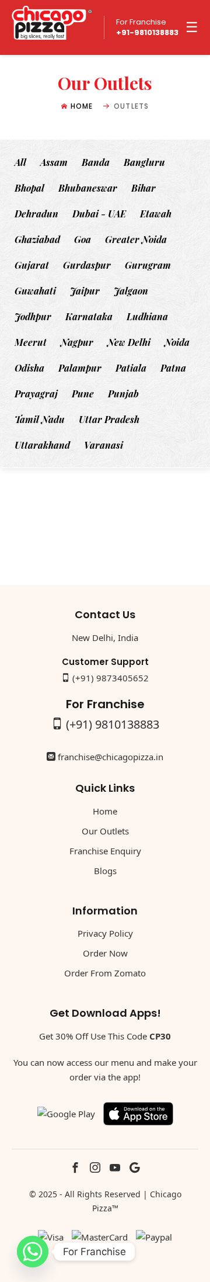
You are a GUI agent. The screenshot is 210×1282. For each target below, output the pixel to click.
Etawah (156, 213)
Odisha (29, 368)
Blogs (105, 870)
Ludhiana (147, 316)
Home (82, 106)
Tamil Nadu (40, 419)
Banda (96, 162)
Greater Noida (136, 239)
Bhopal (29, 188)
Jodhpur (33, 316)
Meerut (31, 342)
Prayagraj (36, 393)
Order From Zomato (105, 973)
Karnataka (89, 316)
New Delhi (128, 342)
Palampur (80, 368)
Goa (82, 239)
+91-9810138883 (147, 32)
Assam (54, 162)
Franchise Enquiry (105, 851)
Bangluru (144, 162)
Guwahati (35, 291)
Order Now (105, 953)
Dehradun (36, 213)
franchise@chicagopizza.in (110, 757)
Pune (83, 393)
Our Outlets (105, 831)
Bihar (143, 188)
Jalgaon (131, 291)
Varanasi (103, 445)
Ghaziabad (37, 239)
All (20, 162)
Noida (177, 342)
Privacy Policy (105, 933)
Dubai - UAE (99, 213)
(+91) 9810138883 (112, 724)
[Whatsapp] (32, 1251)
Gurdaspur (87, 265)
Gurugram (148, 265)
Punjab (123, 393)
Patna (173, 368)
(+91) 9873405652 (110, 678)
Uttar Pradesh (109, 419)
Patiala (131, 368)
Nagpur (77, 342)
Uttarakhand (42, 445)
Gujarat (32, 265)
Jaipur (85, 291)
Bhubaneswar (87, 188)
